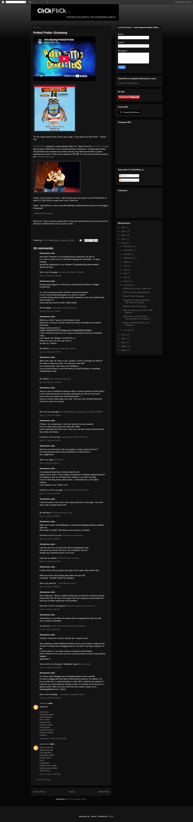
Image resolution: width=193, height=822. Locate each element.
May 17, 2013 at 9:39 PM (50, 516)
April (125, 277)
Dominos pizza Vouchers (69, 558)
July (125, 266)
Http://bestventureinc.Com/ (61, 513)
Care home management (72, 535)
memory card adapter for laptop (71, 272)
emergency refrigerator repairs (72, 694)
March (126, 281)
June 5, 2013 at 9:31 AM (50, 629)
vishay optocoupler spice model (62, 348)
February (127, 285)
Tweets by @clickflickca (128, 83)
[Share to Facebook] (93, 240)
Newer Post (39, 792)
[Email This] (85, 240)
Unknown (44, 703)
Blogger (111, 816)
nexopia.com (84, 664)
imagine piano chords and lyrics (74, 437)
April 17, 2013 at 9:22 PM (50, 440)
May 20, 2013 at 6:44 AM (50, 539)
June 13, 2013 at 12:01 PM (51, 668)
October (127, 254)
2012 (123, 335)
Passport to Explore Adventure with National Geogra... (136, 301)
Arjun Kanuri (58, 460)
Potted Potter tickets (45, 157)
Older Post (103, 792)
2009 (123, 346)
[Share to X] (91, 240)
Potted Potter (38, 146)
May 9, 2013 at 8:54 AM (49, 463)
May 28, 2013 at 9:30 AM (50, 587)
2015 (123, 235)
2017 (123, 227)
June (125, 269)
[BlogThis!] (88, 240)
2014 (123, 239)
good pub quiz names (67, 583)
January (127, 330)
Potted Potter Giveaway (133, 296)
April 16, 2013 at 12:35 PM (50, 382)
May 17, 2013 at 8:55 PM (50, 493)
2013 (123, 243)
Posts (124, 176)
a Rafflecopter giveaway (43, 213)
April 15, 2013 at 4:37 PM (50, 352)
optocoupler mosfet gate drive (64, 308)
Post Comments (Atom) (76, 799)
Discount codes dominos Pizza (76, 490)
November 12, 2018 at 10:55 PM (53, 739)
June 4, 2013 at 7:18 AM (50, 609)
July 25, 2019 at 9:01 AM (50, 774)
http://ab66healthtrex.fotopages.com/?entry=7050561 (80, 412)
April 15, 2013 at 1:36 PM (50, 311)
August (126, 262)
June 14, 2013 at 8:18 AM (50, 698)
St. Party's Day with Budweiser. (136, 292)
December (128, 246)
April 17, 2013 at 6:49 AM (50, 415)
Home (72, 792)
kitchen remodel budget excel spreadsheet (68, 626)
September (128, 258)
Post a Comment (44, 779)
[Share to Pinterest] (96, 240)
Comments (126, 180)
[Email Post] (81, 240)
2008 (123, 350)
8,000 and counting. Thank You (137, 288)
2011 (123, 338)
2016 (123, 231)
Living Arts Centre (99, 146)
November (128, 250)
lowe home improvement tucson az (80, 606)
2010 (123, 342)
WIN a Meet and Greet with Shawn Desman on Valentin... (137, 317)
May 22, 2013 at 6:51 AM (50, 561)
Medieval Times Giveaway (134, 306)
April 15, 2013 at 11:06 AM (50, 276)
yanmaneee (44, 744)
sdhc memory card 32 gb (60, 379)
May (125, 273)
